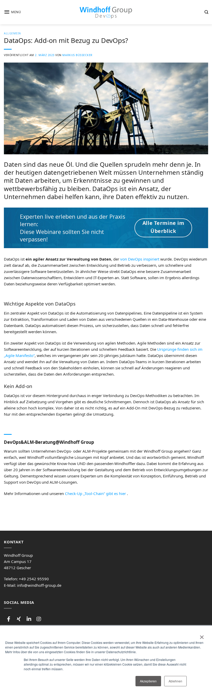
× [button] (202, 635)
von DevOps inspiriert (139, 259)
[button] (12, 12)
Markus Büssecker (77, 55)
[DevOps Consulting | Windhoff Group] (106, 12)
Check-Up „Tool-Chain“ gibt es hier (95, 493)
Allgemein (12, 33)
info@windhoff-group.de (39, 585)
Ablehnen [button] (175, 681)
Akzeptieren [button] (148, 681)
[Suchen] (206, 12)
